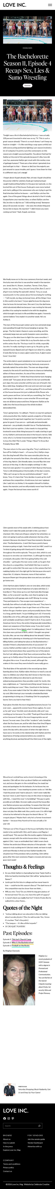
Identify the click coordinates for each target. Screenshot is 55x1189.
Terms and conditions (11, 1164)
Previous (22, 1087)
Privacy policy (8, 1167)
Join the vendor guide (36, 1139)
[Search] (39, 1126)
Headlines (27, 48)
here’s (24, 629)
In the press (8, 1146)
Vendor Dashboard (35, 1143)
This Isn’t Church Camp (21, 939)
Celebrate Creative (41, 1184)
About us (6, 1139)
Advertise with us (35, 1146)
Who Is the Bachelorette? (23, 942)
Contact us (7, 1171)
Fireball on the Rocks (21, 945)
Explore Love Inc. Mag (11, 1150)
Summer (28, 85)
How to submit (9, 1143)
